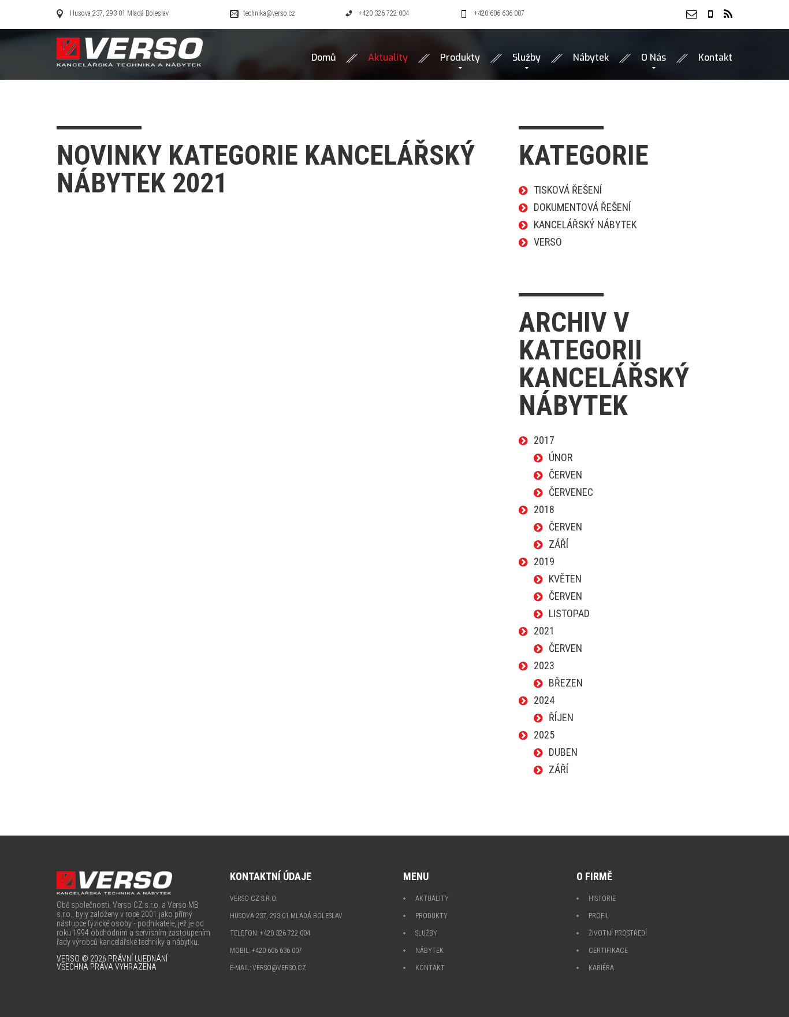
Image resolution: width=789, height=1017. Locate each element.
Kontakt (715, 57)
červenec (571, 492)
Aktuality (432, 898)
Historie (602, 898)
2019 (544, 561)
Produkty (460, 57)
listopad (569, 613)
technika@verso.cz (269, 13)
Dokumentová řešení (582, 207)
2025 (544, 735)
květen (565, 579)
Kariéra (601, 968)
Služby (526, 57)
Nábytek (591, 57)
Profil (599, 916)
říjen (561, 717)
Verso (548, 242)
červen (565, 475)
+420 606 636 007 (499, 13)
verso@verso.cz (279, 968)
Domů (323, 57)
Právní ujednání (138, 958)
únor (560, 457)
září (558, 544)
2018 (544, 509)
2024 (544, 700)
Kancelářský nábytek (585, 224)
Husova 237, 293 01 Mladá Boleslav (119, 13)
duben (563, 752)
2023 (544, 665)
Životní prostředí (618, 933)
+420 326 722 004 (384, 13)
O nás (653, 57)
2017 (544, 440)
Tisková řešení (568, 190)
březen (566, 683)
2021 (544, 631)
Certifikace (608, 951)
